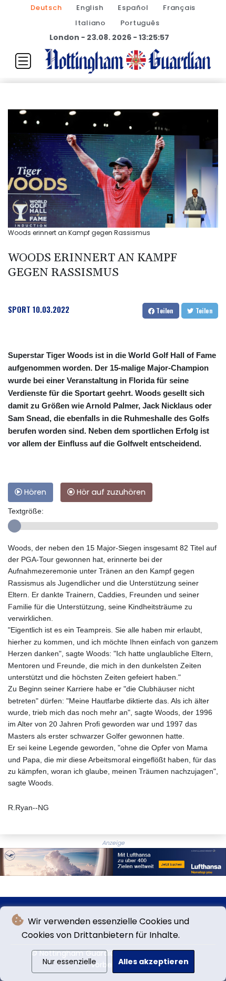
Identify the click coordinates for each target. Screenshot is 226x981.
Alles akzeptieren (153, 961)
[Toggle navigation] (23, 60)
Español (133, 8)
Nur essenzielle (69, 961)
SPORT (19, 309)
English (89, 8)
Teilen (164, 310)
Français (179, 8)
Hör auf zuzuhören (110, 492)
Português (140, 23)
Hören (34, 492)
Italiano (90, 23)
